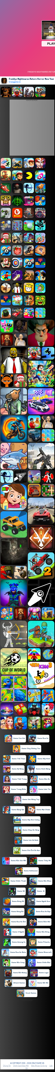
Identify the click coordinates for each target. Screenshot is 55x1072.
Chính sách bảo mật (21, 1065)
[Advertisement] (27, 1029)
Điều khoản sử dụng (39, 1065)
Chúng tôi (7, 1065)
